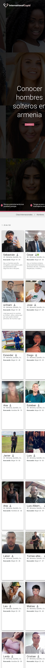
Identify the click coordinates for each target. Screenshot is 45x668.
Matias (31, 606)
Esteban (31, 405)
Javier (6, 455)
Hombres (40, 215)
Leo (5, 606)
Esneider (8, 355)
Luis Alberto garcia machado (34, 505)
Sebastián (9, 254)
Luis (29, 455)
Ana (5, 405)
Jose (29, 304)
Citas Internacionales (24, 215)
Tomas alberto (34, 556)
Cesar (30, 254)
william (7, 304)
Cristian (31, 656)
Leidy (6, 656)
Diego (30, 355)
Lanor (6, 556)
